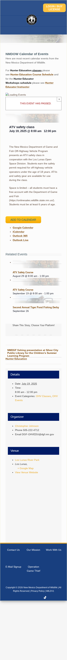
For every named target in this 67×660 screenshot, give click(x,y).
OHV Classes (43, 396)
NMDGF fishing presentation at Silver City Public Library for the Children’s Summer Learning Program (32, 353)
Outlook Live (20, 240)
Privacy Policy (37, 591)
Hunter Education (16, 358)
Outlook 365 (20, 235)
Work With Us (53, 549)
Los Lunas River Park (27, 459)
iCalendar (18, 231)
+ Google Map (26, 468)
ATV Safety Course (23, 272)
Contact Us (13, 549)
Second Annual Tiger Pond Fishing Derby (36, 307)
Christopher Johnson (27, 426)
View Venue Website (26, 472)
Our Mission (33, 549)
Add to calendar (23, 219)
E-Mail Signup (13, 566)
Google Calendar (23, 227)
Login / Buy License (54, 8)
